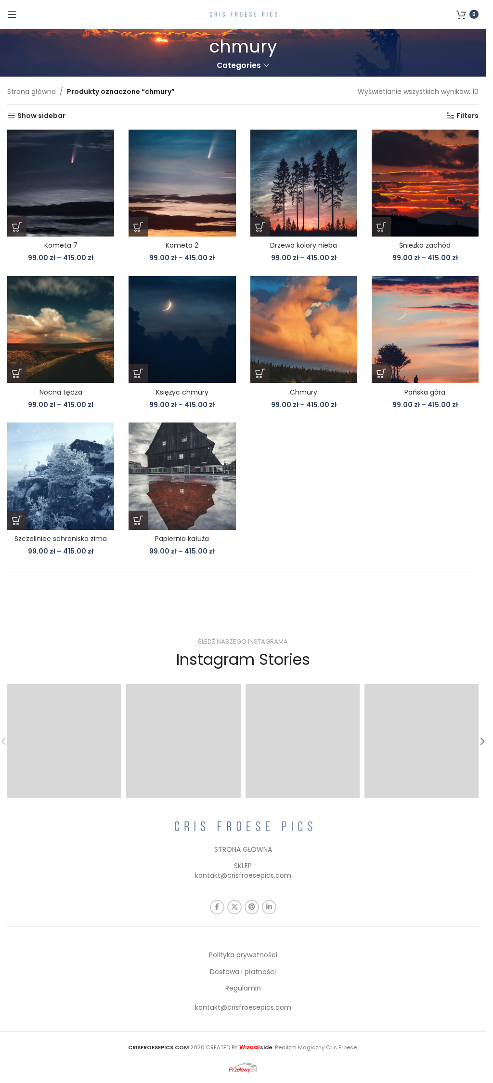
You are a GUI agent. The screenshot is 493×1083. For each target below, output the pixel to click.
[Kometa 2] (182, 183)
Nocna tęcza (60, 392)
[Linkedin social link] (269, 907)
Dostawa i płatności (243, 972)
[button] (482, 741)
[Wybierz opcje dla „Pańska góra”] (381, 373)
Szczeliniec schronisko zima (60, 538)
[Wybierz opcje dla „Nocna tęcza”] (16, 373)
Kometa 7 (61, 245)
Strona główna (31, 91)
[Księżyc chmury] (182, 329)
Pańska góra (424, 392)
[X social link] (234, 907)
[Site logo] (243, 13)
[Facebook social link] (217, 907)
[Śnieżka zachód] (425, 183)
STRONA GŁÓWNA (243, 849)
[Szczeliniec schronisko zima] (60, 476)
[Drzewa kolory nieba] (303, 183)
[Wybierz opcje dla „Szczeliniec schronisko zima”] (16, 520)
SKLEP (243, 866)
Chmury (303, 392)
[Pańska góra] (425, 329)
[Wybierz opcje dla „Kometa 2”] (138, 227)
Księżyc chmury (182, 392)
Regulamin (243, 988)
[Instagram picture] (64, 741)
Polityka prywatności (243, 955)
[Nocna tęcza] (60, 329)
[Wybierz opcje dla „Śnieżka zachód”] (381, 227)
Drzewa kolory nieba (303, 245)
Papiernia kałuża (182, 538)
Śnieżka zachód (425, 245)
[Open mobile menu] (12, 14)
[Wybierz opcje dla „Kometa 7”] (16, 227)
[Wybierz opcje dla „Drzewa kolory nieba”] (260, 227)
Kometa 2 (182, 245)
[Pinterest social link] (252, 907)
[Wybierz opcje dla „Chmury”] (260, 373)
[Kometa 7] (60, 183)
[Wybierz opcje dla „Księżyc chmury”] (138, 373)
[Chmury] (303, 329)
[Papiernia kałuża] (182, 476)
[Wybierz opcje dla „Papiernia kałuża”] (138, 520)
